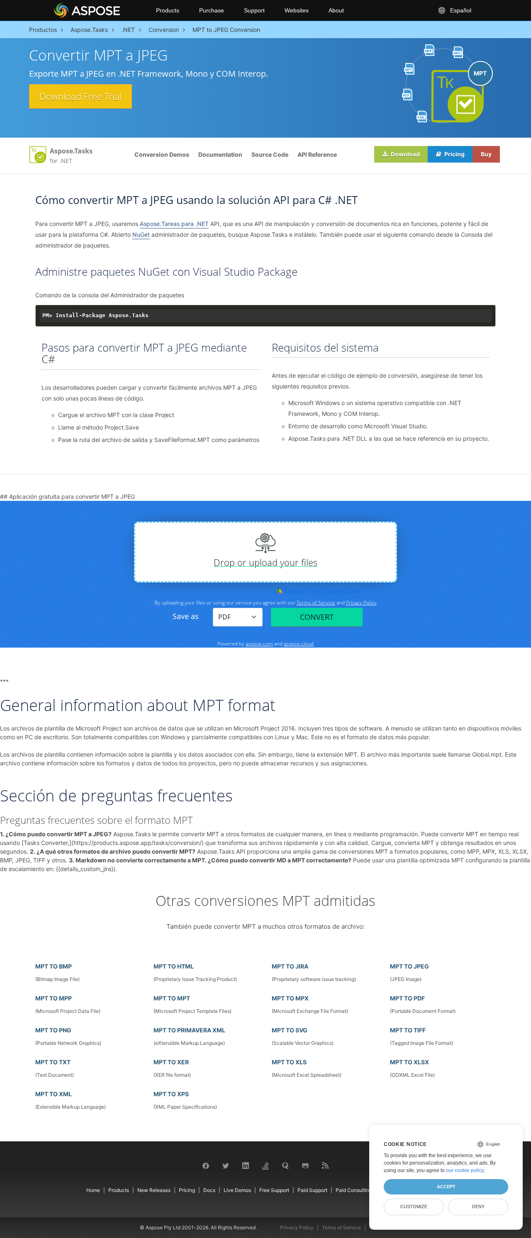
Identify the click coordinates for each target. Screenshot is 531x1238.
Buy (486, 154)
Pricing (454, 154)
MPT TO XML (53, 1093)
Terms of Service (341, 1227)
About (336, 10)
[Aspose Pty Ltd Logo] (98, 10)
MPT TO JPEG (409, 966)
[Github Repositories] (305, 1165)
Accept (446, 1186)
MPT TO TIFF (408, 1030)
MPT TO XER (171, 1062)
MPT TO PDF (407, 998)
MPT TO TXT (53, 1062)
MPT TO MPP (53, 998)
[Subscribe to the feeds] (325, 1165)
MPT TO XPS (171, 1093)
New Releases (154, 1190)
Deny (478, 1206)
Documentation (220, 154)
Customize (413, 1206)
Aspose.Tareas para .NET (174, 223)
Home (93, 1190)
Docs (209, 1190)
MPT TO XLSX (409, 1062)
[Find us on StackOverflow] (265, 1165)
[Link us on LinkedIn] (246, 1165)
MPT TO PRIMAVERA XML (189, 1030)
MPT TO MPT (171, 998)
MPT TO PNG (53, 1030)
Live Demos (237, 1190)
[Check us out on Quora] (285, 1165)
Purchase (211, 10)
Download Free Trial (80, 96)
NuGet (141, 234)
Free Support (274, 1190)
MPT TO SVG (289, 1030)
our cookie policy (465, 1170)
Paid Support (312, 1190)
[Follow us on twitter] (226, 1165)
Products (167, 10)
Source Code (269, 154)
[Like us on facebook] (206, 1165)
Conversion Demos (161, 154)
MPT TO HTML (173, 966)
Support (254, 10)
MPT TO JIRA (290, 966)
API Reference (317, 154)
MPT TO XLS (289, 1062)
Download (405, 154)
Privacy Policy (297, 1227)
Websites (297, 10)
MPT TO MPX (290, 998)
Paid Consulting (354, 1190)
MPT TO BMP (53, 966)
